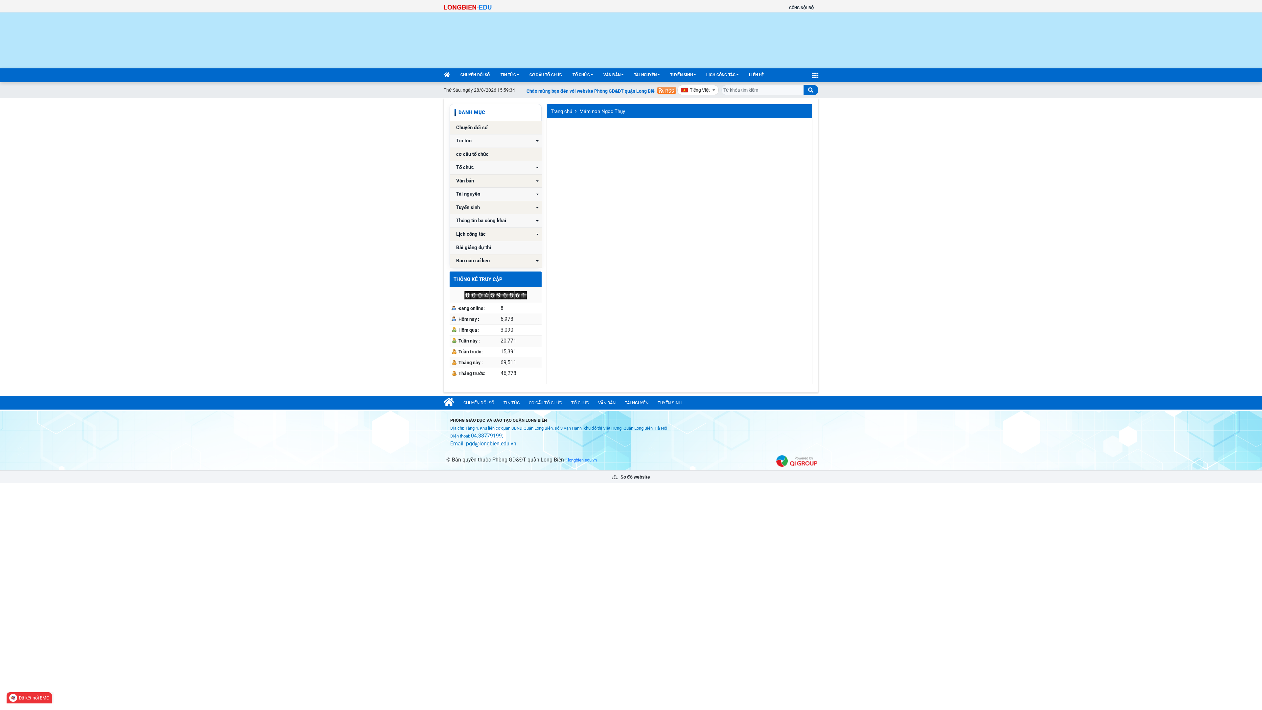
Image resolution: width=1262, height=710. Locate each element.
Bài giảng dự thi (473, 247)
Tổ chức (581, 75)
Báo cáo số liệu (473, 261)
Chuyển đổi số (475, 75)
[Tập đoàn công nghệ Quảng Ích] (797, 460)
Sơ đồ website (634, 477)
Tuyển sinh (681, 75)
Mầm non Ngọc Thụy (602, 111)
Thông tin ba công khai (481, 221)
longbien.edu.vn (582, 460)
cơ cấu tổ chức (545, 75)
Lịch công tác (721, 75)
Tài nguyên (645, 75)
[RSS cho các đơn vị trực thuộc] (666, 90)
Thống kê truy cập (478, 279)
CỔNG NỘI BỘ (801, 8)
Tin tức (508, 75)
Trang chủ (561, 111)
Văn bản (611, 75)
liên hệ (756, 75)
